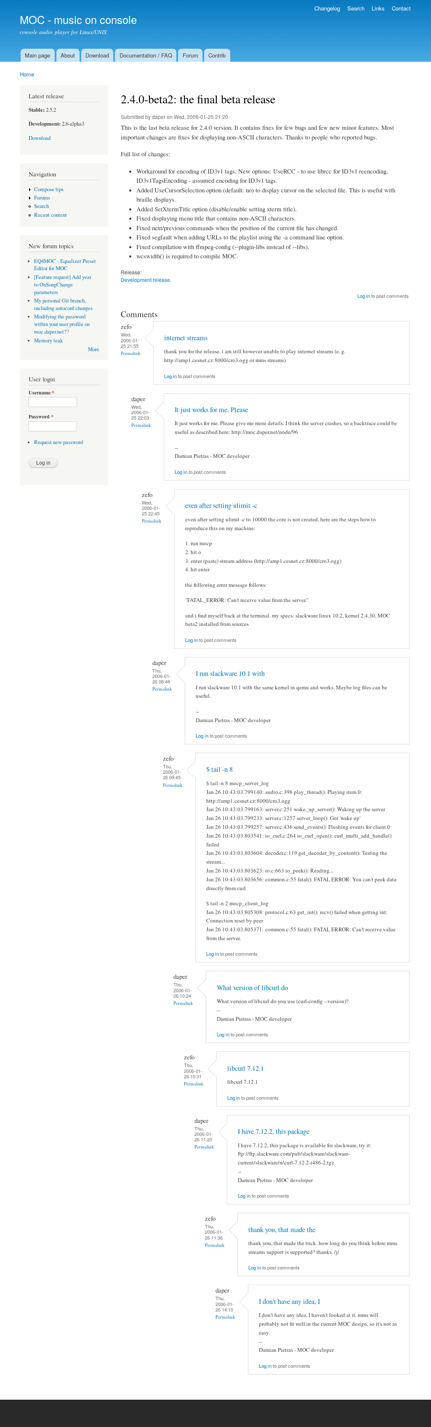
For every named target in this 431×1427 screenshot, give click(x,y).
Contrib (217, 55)
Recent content (50, 214)
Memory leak (48, 340)
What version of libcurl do (252, 987)
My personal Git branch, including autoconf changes (63, 304)
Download (97, 55)
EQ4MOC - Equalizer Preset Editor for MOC (65, 265)
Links (378, 8)
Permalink (131, 353)
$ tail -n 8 (219, 769)
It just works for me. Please (211, 409)
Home (27, 74)
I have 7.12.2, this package (273, 1131)
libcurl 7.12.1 (245, 1068)
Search (355, 8)
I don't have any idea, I (289, 1301)
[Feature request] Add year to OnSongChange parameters (62, 284)
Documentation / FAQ (146, 55)
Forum (190, 55)
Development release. (146, 279)
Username (41, 392)
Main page (37, 55)
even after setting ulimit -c (221, 505)
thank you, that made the (281, 1229)
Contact (401, 8)
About (68, 55)
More (93, 349)
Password (41, 416)
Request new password (58, 442)
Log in (363, 295)
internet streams (186, 337)
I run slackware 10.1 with (230, 673)
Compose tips (49, 189)
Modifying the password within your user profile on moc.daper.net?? (62, 324)
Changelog (327, 8)
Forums (42, 197)
